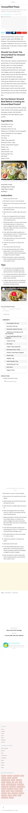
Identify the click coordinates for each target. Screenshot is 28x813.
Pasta (2, 767)
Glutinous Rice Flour (11, 784)
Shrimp (9, 795)
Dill (13, 782)
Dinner (2, 765)
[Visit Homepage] (14, 2)
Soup (2, 753)
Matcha (3, 789)
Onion (20, 789)
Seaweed (4, 795)
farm (20, 782)
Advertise (3, 740)
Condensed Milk (5, 780)
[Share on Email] (24, 33)
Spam (14, 795)
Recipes (3, 731)
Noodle (16, 789)
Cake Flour (16, 775)
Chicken (4, 778)
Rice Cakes (14, 793)
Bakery (2, 762)
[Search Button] (26, 2)
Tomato (11, 797)
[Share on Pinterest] (19, 33)
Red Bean (4, 793)
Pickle (12, 791)
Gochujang (20, 784)
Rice (9, 793)
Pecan (7, 791)
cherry (22, 775)
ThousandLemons (6, 14)
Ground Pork (12, 786)
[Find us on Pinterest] (5, 807)
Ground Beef (8, 592)
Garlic (3, 784)
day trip (9, 782)
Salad (2, 760)
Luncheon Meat (20, 786)
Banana (4, 775)
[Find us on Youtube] (1, 807)
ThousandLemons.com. (9, 810)
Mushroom (15, 592)
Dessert (3, 750)
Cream (13, 780)
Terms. (16, 810)
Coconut (15, 778)
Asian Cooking (4, 748)
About (2, 737)
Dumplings (3, 758)
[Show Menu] (1, 2)
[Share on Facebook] (8, 33)
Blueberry (10, 775)
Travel (2, 733)
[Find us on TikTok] (3, 807)
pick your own (19, 791)
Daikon (3, 782)
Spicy (19, 795)
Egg (17, 782)
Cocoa (9, 778)
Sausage (21, 793)
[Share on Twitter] (13, 33)
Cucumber (18, 780)
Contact (3, 742)
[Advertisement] (14, 576)
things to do (5, 797)
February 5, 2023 (18, 14)
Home (2, 729)
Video (2, 735)
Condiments (4, 755)
